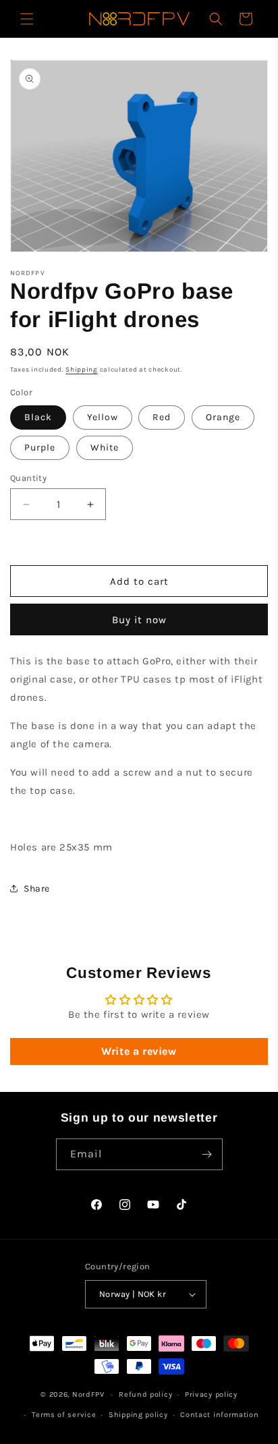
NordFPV (88, 1394)
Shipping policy (138, 1414)
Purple (39, 447)
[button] (27, 19)
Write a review (138, 1051)
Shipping (81, 370)
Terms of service (64, 1414)
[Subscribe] (207, 1154)
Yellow (102, 417)
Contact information (219, 1414)
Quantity (28, 478)
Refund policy (145, 1394)
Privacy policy (211, 1394)
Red (161, 417)
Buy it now (139, 620)
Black (38, 417)
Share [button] (37, 888)
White (104, 447)
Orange (223, 417)
